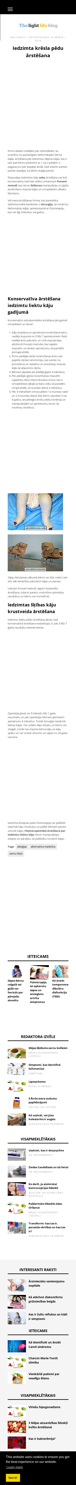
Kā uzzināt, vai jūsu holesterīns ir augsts (42, 1117)
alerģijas (22, 846)
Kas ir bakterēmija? (42, 1439)
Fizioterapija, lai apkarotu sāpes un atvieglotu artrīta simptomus (38, 992)
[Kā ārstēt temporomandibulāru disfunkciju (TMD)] (61, 971)
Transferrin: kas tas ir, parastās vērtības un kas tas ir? (47, 1227)
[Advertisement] (38, 99)
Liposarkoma (37, 1081)
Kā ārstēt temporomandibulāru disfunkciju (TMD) (61, 988)
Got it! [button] (13, 1477)
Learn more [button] (14, 1467)
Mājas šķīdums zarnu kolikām (48, 1048)
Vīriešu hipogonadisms (44, 1407)
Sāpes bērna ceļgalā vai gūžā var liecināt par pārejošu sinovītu (16, 990)
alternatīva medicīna (43, 846)
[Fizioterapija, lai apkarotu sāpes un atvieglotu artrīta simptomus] (39, 972)
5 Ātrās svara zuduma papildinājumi (43, 1100)
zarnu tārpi (15, 853)
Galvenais (17, 37)
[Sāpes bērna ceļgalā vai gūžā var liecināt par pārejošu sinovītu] (17, 971)
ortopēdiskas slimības (46, 37)
